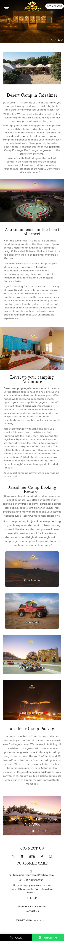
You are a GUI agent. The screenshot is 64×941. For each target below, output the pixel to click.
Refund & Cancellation (32, 906)
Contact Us (32, 910)
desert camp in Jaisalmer (26, 136)
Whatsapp (50, 937)
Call (18, 937)
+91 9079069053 (33, 880)
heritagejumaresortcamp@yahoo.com (31, 874)
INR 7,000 (32, 824)
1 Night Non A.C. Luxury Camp (32, 819)
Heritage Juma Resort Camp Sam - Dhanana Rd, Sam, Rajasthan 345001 (32, 889)
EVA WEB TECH (39, 920)
